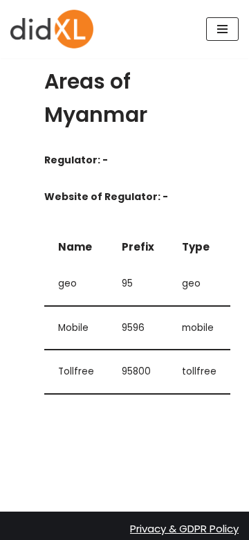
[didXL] (51, 29)
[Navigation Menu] (222, 29)
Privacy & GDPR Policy (184, 528)
